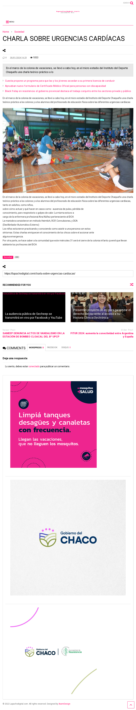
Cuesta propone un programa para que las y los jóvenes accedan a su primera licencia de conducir (60, 80)
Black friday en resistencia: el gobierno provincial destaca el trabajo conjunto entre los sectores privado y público (68, 91)
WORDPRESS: (36, 347)
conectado (34, 366)
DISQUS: (66, 347)
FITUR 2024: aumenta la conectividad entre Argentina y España (101, 335)
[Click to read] (34, 307)
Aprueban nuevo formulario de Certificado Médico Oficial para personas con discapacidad (55, 86)
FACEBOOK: (52, 347)
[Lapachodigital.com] (68, 12)
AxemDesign (64, 704)
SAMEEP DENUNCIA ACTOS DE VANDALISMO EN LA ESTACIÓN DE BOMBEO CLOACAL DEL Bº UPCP (34, 335)
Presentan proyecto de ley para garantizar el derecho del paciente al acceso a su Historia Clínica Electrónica (102, 314)
